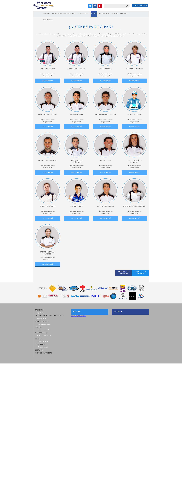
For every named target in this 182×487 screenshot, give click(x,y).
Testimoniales (104, 13)
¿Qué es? (41, 313)
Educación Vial (83, 13)
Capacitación (47, 20)
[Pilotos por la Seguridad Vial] (43, 5)
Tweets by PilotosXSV (78, 316)
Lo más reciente (43, 341)
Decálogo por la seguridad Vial (63, 13)
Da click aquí (47, 81)
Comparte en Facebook (123, 272)
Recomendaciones (44, 324)
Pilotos (94, 13)
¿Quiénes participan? (91, 27)
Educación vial (42, 321)
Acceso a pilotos (139, 5)
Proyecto (46, 13)
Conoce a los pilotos (44, 330)
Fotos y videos (43, 347)
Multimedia (124, 13)
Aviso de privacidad (43, 353)
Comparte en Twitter (140, 272)
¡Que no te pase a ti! (44, 335)
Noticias (115, 13)
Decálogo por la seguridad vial (49, 316)
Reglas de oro (42, 318)
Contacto (39, 350)
